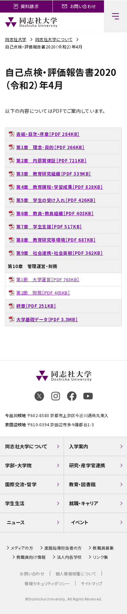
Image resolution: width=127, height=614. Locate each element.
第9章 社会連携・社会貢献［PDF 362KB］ (59, 253)
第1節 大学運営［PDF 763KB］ (48, 279)
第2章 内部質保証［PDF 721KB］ (51, 160)
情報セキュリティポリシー (46, 583)
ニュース (16, 522)
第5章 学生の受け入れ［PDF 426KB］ (56, 200)
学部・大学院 (18, 465)
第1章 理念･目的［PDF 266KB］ (50, 147)
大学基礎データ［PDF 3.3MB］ (47, 319)
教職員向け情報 (31, 557)
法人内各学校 (69, 557)
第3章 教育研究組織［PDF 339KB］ (53, 173)
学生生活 (14, 503)
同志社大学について (53, 39)
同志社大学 (15, 39)
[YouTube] (88, 396)
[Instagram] (55, 396)
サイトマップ (92, 583)
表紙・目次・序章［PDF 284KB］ (48, 134)
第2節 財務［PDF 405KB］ (43, 292)
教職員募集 (103, 548)
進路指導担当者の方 (63, 548)
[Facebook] (72, 396)
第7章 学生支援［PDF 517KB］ (49, 226)
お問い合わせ (32, 573)
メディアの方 (22, 548)
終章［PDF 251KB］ (36, 306)
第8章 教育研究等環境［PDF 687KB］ (56, 240)
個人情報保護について (76, 573)
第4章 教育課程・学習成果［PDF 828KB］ (59, 187)
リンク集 (100, 557)
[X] (39, 396)
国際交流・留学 (21, 484)
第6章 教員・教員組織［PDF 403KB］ (55, 213)
